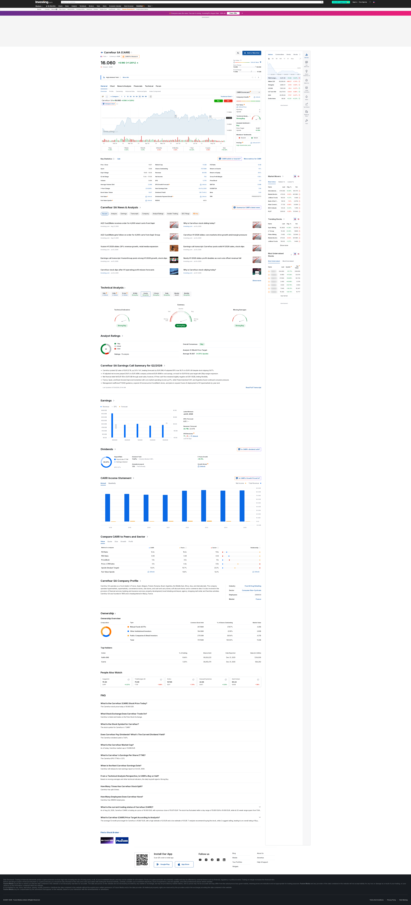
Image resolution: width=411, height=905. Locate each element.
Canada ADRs (80, 9)
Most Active (272, 151)
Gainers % (281, 151)
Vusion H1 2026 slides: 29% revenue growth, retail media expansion (129, 216)
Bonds (289, 23)
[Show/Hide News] (151, 65)
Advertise (260, 827)
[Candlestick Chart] (103, 65)
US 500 (270, 57)
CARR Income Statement (116, 447)
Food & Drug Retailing (253, 555)
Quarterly (112, 452)
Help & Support (262, 831)
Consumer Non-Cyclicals (251, 559)
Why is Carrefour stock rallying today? (199, 239)
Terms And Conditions (377, 869)
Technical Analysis (112, 256)
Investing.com (187, 195)
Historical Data (130, 60)
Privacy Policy (391, 869)
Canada (47, 9)
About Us (260, 822)
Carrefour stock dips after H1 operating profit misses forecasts (127, 239)
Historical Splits (142, 60)
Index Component (155, 60)
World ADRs (70, 9)
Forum (158, 55)
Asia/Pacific (112, 9)
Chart (112, 55)
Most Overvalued (288, 230)
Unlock (152, 541)
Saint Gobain (236, 648)
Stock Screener (129, 6)
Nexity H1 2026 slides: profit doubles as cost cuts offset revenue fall (212, 227)
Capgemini (105, 648)
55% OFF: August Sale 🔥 (341, 2)
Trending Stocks (275, 188)
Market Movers (274, 145)
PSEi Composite (273, 47)
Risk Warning (403, 869)
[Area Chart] (107, 65)
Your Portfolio (237, 831)
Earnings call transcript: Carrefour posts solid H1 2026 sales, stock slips (213, 216)
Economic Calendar (115, 6)
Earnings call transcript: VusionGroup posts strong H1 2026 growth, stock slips (134, 227)
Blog (234, 822)
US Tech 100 (272, 61)
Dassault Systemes (206, 648)
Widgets (235, 835)
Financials (138, 55)
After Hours (62, 9)
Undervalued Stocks (142, 9)
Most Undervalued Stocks (276, 223)
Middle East (103, 9)
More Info (126, 46)
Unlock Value (255, 31)
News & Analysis (124, 55)
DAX (269, 64)
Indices (270, 23)
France (258, 568)
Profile (111, 60)
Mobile (234, 827)
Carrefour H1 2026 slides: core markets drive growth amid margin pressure (215, 204)
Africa (118, 9)
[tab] (105, 263)
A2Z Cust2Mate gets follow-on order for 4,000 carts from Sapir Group (130, 204)
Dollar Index (272, 67)
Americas (89, 9)
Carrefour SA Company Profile (119, 549)
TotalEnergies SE (140, 648)
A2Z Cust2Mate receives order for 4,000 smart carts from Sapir (128, 192)
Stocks (39, 9)
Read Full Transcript (253, 356)
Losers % (291, 151)
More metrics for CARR (252, 128)
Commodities (279, 23)
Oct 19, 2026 (202, 157)
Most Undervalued (274, 230)
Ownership (119, 60)
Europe (96, 9)
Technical (149, 55)
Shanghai (271, 54)
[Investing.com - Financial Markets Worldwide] (44, 2)
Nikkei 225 (271, 50)
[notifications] (370, 2)
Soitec (169, 648)
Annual (103, 452)
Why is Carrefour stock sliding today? (199, 192)
